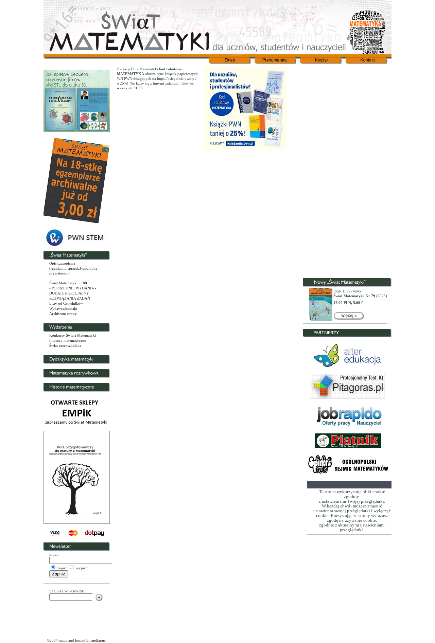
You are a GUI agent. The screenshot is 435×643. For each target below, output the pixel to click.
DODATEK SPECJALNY (69, 293)
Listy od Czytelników (66, 303)
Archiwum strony (63, 313)
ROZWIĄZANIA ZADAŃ (69, 298)
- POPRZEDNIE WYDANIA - (72, 288)
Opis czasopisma (62, 263)
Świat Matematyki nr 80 (68, 283)
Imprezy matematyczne (67, 340)
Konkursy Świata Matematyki (72, 335)
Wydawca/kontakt (63, 308)
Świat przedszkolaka (65, 345)
